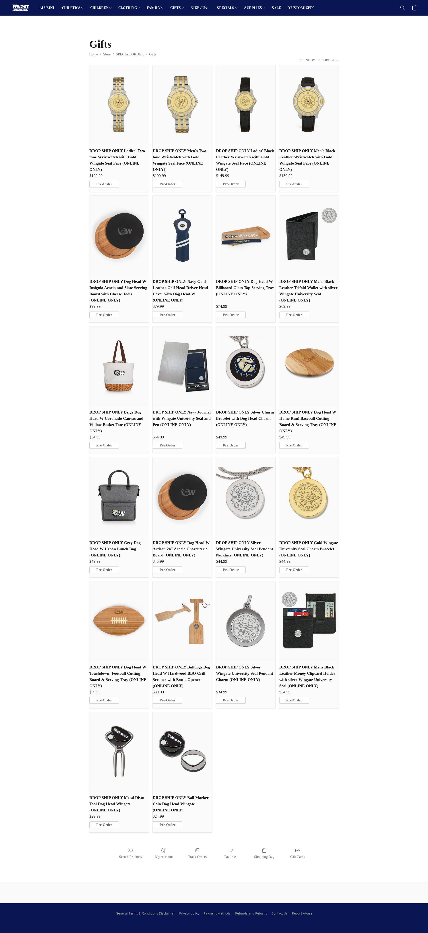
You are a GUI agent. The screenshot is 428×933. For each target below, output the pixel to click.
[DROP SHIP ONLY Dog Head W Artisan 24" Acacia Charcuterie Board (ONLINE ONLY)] (182, 496)
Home (93, 54)
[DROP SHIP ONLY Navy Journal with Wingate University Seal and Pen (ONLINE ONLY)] (182, 365)
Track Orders (197, 857)
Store (107, 54)
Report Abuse (302, 913)
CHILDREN (99, 8)
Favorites (230, 857)
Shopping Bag (264, 857)
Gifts (152, 54)
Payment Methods (217, 913)
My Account (164, 857)
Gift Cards (297, 857)
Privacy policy (189, 913)
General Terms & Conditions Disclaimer (145, 913)
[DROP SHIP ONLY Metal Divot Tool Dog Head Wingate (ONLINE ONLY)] (119, 751)
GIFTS (176, 8)
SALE (276, 8)
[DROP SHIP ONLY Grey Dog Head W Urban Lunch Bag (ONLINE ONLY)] (119, 496)
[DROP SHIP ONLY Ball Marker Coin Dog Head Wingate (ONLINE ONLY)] (182, 751)
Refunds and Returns (251, 913)
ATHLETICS (71, 8)
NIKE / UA (199, 8)
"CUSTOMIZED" (301, 8)
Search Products (130, 857)
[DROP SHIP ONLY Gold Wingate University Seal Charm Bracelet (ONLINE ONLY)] (309, 496)
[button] (21, 7)
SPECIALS (226, 8)
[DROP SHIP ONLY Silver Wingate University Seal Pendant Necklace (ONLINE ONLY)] (245, 496)
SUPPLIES (253, 8)
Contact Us (280, 913)
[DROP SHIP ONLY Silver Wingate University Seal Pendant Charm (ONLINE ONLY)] (245, 620)
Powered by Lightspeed (214, 921)
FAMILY (154, 8)
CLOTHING (128, 8)
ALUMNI (46, 8)
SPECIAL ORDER (130, 54)
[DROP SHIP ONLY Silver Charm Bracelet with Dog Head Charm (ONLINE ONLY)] (245, 365)
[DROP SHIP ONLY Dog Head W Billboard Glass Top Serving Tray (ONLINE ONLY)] (245, 235)
